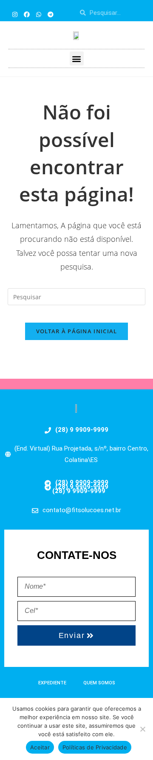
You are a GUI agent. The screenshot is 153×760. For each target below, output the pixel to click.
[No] (142, 729)
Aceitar (40, 747)
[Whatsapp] (39, 14)
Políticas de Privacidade (94, 747)
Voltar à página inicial (76, 331)
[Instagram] (15, 14)
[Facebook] (27, 14)
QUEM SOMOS (99, 683)
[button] (77, 58)
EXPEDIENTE (52, 683)
